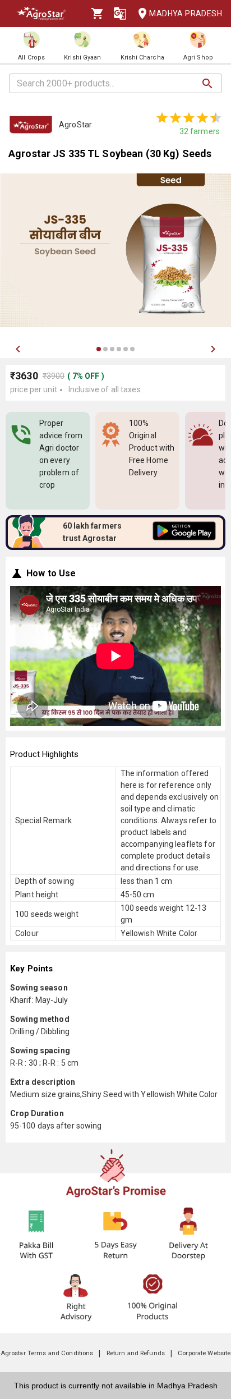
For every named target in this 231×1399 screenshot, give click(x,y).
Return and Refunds (136, 1353)
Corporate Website (204, 1353)
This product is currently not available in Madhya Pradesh (116, 1385)
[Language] (120, 13)
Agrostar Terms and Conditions (47, 1353)
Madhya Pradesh (185, 13)
